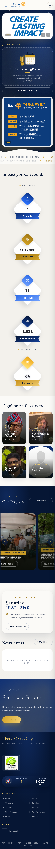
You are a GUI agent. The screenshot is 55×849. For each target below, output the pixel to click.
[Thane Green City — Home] (14, 5)
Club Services (11, 812)
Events (34, 816)
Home (7, 798)
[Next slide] (48, 35)
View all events (27, 91)
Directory (9, 803)
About (34, 798)
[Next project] (50, 542)
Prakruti (8, 816)
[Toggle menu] (50, 5)
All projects (41, 501)
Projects (35, 807)
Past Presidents (38, 812)
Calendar (9, 807)
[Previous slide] (43, 35)
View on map (17, 626)
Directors (35, 803)
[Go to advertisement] (8, 142)
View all (43, 642)
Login (11, 719)
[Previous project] (5, 542)
